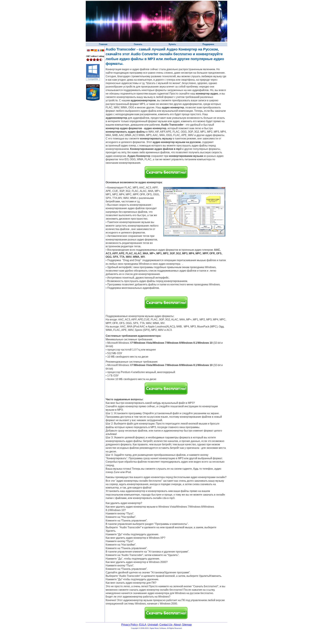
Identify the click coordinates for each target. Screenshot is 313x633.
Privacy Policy (129, 624)
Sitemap (187, 624)
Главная (103, 44)
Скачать (138, 44)
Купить (172, 44)
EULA (142, 624)
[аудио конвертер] (181, 263)
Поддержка (208, 44)
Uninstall (153, 624)
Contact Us (165, 624)
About (177, 624)
